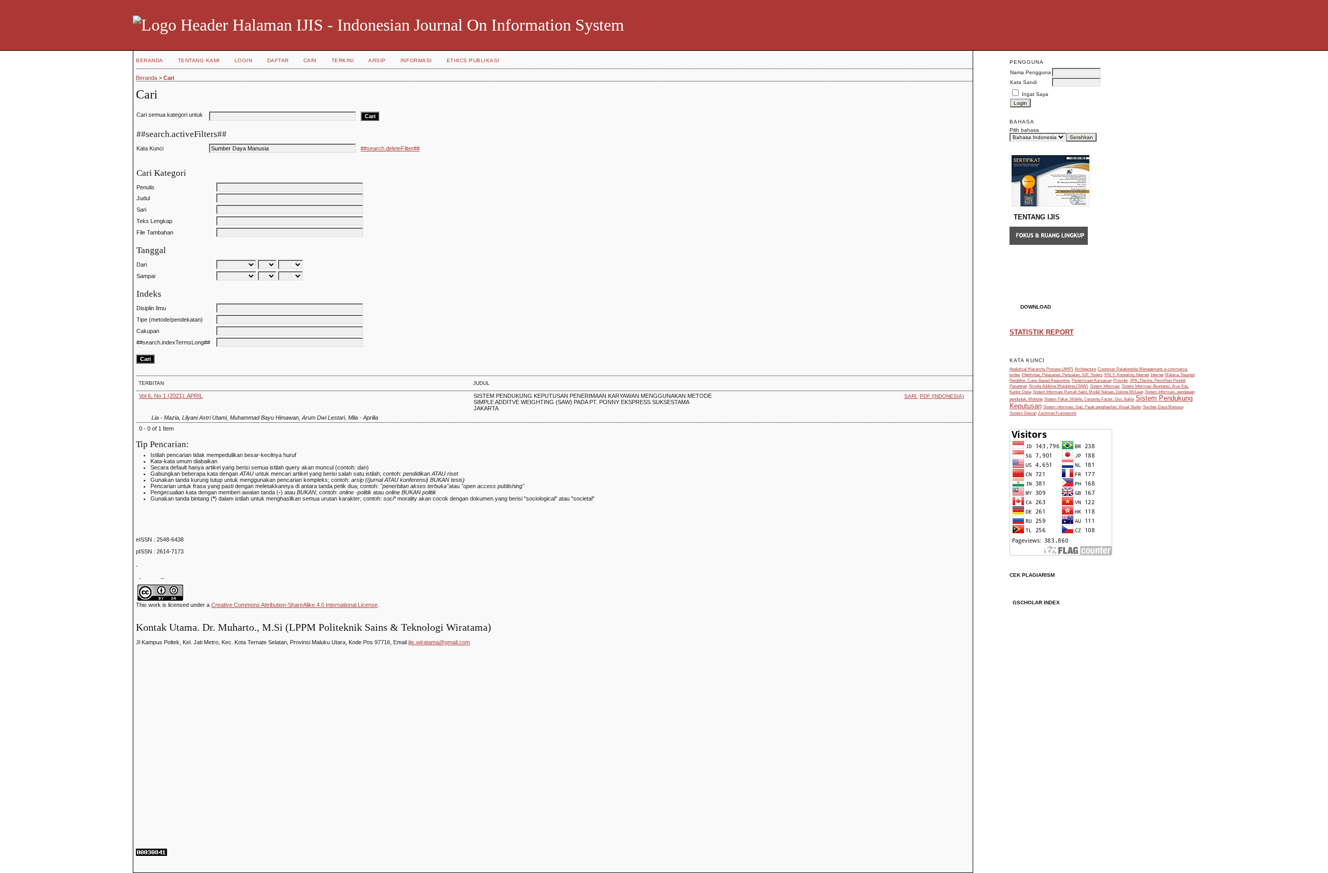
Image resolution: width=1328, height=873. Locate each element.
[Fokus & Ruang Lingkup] (1048, 243)
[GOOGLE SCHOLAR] (136, 563)
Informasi (416, 60)
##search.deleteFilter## (390, 148)
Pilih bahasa (1024, 130)
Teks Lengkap (154, 221)
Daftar (278, 60)
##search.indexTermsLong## (173, 342)
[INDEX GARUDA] (140, 576)
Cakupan (147, 331)
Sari (141, 209)
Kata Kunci (149, 148)
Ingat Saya (1035, 94)
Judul (143, 198)
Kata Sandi (1023, 82)
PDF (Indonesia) (942, 396)
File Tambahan (154, 232)
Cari (310, 60)
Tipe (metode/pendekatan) (169, 319)
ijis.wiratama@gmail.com (439, 642)
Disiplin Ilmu (151, 308)
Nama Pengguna (1030, 72)
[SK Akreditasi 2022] (1050, 204)
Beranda (149, 60)
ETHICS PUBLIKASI (473, 60)
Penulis (145, 187)
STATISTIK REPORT (1041, 332)
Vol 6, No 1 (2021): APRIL (171, 396)
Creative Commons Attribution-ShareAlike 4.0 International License (294, 605)
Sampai (145, 276)
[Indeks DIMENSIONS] (162, 576)
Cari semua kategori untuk (169, 115)
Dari (141, 264)
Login (243, 60)
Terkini (342, 60)
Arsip (377, 60)
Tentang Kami (199, 60)
